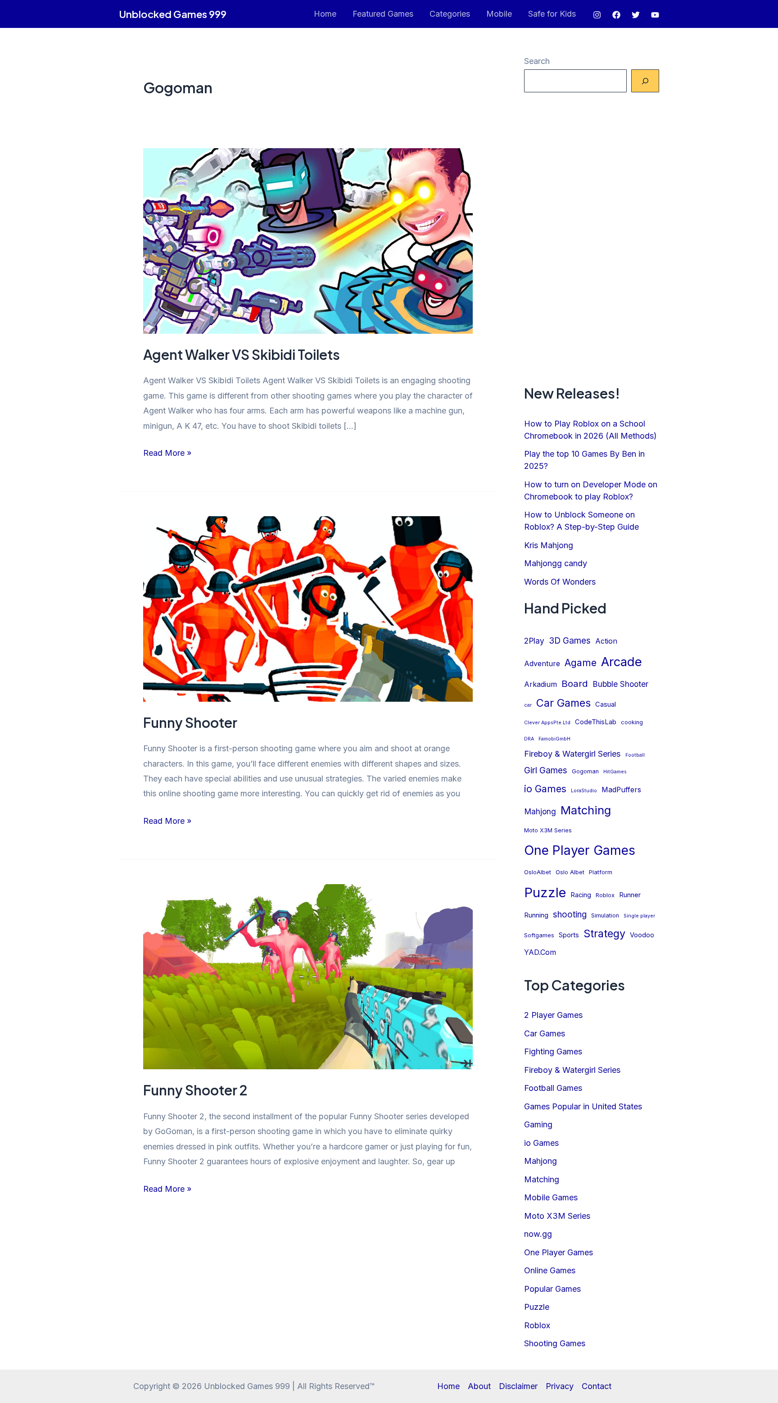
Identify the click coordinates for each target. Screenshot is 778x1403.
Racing (580, 895)
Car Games (563, 702)
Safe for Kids (552, 13)
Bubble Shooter (620, 684)
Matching (586, 810)
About (479, 1386)
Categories (450, 13)
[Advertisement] (591, 238)
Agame (581, 662)
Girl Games (545, 770)
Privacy (560, 1386)
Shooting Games (554, 1343)
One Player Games (579, 850)
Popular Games (552, 1289)
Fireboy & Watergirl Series (572, 753)
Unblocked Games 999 (172, 14)
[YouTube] (655, 15)
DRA (529, 739)
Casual (605, 704)
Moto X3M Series (548, 830)
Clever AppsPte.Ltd (547, 723)
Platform (600, 872)
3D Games (570, 641)
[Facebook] (616, 15)
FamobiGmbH (554, 739)
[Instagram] (597, 15)
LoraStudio (584, 791)
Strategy (604, 933)
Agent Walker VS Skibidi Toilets (241, 354)
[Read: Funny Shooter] (308, 608)
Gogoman (585, 771)
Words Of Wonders (560, 581)
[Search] (645, 80)
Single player (639, 916)
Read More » (167, 454)
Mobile (499, 13)
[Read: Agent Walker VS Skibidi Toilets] (308, 240)
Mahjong (540, 811)
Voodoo (642, 935)
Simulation (605, 915)
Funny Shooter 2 (195, 1090)
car (528, 705)
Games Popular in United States (583, 1106)
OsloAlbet (537, 872)
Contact (596, 1386)
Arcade (621, 661)
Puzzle (545, 892)
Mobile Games (551, 1197)
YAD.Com (540, 952)
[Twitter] (636, 15)
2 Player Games (553, 1015)
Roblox (605, 895)
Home (325, 13)
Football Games (553, 1088)
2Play (534, 640)
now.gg (538, 1234)
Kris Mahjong (548, 545)
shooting (570, 914)
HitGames (615, 772)
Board (574, 683)
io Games (545, 789)
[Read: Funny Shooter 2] (308, 976)
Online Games (549, 1270)
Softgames (539, 935)
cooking (632, 722)
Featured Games (383, 13)
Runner (630, 895)
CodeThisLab (595, 722)
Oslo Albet (570, 872)
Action (606, 641)
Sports (569, 935)
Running (536, 915)
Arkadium (540, 684)
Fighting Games (553, 1051)
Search (537, 61)
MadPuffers (621, 789)
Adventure (542, 663)
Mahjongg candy (555, 563)
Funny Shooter (190, 722)
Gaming (538, 1124)
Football (635, 755)
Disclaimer (518, 1386)
